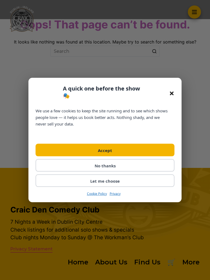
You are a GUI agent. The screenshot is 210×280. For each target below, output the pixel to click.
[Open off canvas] (194, 12)
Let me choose (105, 180)
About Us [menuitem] (111, 262)
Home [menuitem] (78, 262)
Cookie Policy (97, 193)
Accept (105, 150)
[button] (171, 93)
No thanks (105, 165)
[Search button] (154, 51)
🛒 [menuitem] (171, 262)
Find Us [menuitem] (147, 262)
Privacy (115, 193)
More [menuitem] (191, 262)
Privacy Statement (31, 249)
